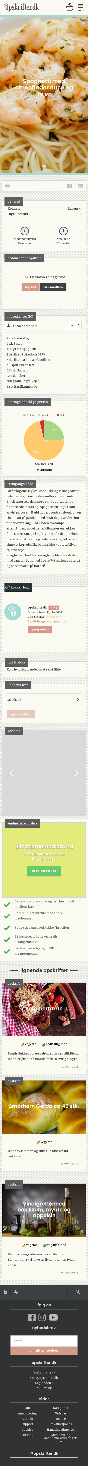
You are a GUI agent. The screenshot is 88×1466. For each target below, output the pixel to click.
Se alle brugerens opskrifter (47, 621)
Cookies (27, 1429)
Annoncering (27, 1413)
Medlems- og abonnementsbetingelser (61, 1438)
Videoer (60, 1413)
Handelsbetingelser (61, 1429)
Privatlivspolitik (61, 1424)
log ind (30, 287)
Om (27, 1408)
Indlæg (61, 1419)
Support (27, 1424)
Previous (12, 773)
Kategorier (61, 1408)
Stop (5, 773)
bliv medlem (53, 287)
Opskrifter (21, 7)
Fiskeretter (45, 470)
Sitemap (27, 1435)
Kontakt (27, 1419)
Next (76, 773)
